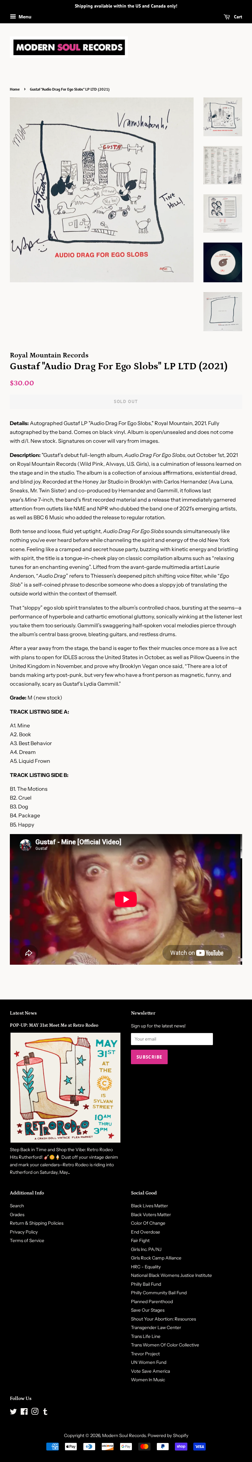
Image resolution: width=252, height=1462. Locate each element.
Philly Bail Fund (146, 1284)
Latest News (23, 1013)
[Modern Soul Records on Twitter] (13, 1412)
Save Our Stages (147, 1310)
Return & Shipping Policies (36, 1223)
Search (17, 1205)
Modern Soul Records (124, 1435)
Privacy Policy (24, 1232)
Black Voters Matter (151, 1214)
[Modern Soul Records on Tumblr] (45, 1412)
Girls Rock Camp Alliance (156, 1257)
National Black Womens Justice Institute (171, 1275)
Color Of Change (148, 1223)
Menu (25, 17)
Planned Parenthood (152, 1301)
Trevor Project (145, 1353)
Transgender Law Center (156, 1327)
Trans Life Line (145, 1336)
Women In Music (148, 1379)
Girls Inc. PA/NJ (146, 1249)
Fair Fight (140, 1240)
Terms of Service (27, 1240)
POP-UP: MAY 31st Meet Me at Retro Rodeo (54, 1025)
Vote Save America (150, 1371)
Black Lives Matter (149, 1205)
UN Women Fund (148, 1362)
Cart (237, 17)
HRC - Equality (146, 1266)
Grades (17, 1214)
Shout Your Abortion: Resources (163, 1319)
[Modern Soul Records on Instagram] (34, 1412)
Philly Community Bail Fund (159, 1292)
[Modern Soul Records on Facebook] (24, 1412)
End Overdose (145, 1232)
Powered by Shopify (168, 1435)
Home (15, 89)
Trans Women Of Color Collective (165, 1344)
